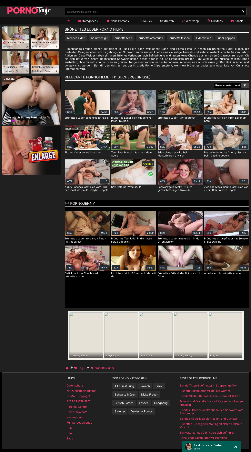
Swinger (120, 411)
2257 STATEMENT (78, 401)
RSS (69, 427)
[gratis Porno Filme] (29, 14)
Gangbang (161, 403)
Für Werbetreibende (79, 422)
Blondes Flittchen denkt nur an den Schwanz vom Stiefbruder (211, 411)
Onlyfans (216, 21)
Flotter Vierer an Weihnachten (83, 152)
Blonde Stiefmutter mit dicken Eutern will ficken (210, 396)
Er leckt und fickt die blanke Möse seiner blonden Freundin (211, 403)
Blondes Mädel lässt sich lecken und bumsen (208, 418)
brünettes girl (99, 38)
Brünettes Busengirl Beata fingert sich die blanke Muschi (211, 425)
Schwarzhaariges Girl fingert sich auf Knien (207, 432)
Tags (70, 438)
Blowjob (145, 386)
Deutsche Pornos (142, 411)
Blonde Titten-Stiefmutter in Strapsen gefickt (208, 385)
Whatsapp (192, 21)
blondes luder (76, 38)
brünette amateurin (150, 38)
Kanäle (238, 21)
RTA (69, 433)
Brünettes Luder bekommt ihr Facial (86, 117)
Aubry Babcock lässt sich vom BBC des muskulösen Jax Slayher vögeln (86, 188)
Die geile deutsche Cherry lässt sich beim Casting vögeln (226, 154)
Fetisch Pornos (124, 403)
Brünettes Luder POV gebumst (176, 117)
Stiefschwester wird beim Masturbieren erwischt (173, 154)
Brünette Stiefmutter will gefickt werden (205, 390)
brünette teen (123, 38)
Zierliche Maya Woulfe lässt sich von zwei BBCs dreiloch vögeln (226, 188)
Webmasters (75, 417)
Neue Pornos (118, 21)
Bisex (159, 386)
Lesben (143, 403)
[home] (67, 368)
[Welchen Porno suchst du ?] (242, 11)
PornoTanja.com (77, 412)
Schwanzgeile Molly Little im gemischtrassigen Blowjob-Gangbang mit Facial (175, 190)
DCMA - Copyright (78, 396)
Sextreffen (167, 21)
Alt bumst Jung (124, 386)
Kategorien (89, 21)
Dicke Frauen (149, 394)
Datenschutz (75, 385)
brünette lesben (179, 38)
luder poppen (226, 38)
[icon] (68, 21)
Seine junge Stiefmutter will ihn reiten (203, 437)
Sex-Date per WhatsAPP (126, 186)
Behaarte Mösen (125, 394)
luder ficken (203, 38)
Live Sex (146, 21)
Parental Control (77, 406)
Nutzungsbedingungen (81, 390)
